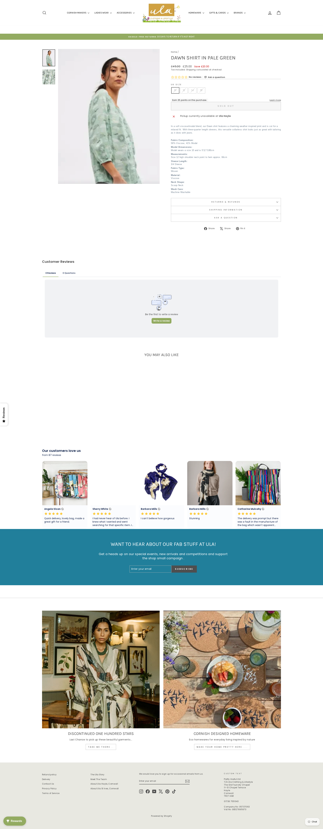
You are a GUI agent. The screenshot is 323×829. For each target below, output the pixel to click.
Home (174, 52)
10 (175, 90)
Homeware (195, 12)
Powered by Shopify (161, 816)
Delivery (46, 779)
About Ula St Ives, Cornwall (105, 788)
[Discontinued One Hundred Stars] (101, 669)
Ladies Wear (101, 12)
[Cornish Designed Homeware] (222, 669)
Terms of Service (51, 793)
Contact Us (48, 784)
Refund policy (49, 774)
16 (201, 90)
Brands (238, 12)
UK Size (176, 84)
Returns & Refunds (225, 202)
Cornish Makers (77, 12)
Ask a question (226, 217)
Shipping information (225, 209)
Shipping (191, 69)
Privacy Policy (49, 788)
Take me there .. (101, 746)
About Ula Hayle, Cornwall (104, 784)
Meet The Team (99, 779)
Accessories (124, 12)
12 (184, 90)
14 (192, 90)
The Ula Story (97, 774)
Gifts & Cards (217, 12)
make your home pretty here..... (222, 746)
